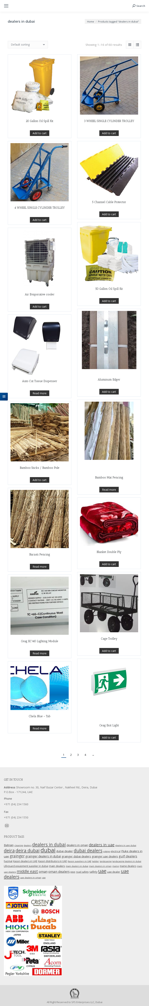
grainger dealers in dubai (43, 856)
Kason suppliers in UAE (79, 861)
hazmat (8, 861)
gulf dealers (128, 856)
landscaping (106, 861)
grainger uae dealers (105, 856)
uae (102, 871)
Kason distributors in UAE (52, 861)
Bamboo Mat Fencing (109, 477)
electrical (115, 851)
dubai (47, 850)
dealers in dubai (49, 844)
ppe (72, 872)
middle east (27, 871)
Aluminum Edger (109, 379)
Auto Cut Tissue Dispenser (39, 381)
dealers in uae (101, 844)
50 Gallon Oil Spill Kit (109, 289)
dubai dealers (88, 850)
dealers (27, 845)
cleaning (18, 845)
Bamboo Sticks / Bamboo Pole (39, 468)
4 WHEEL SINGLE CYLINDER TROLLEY (39, 207)
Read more (40, 393)
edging (106, 851)
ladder (95, 861)
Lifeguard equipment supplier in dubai (26, 866)
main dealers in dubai (77, 866)
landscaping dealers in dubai (126, 861)
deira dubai (28, 850)
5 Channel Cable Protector (109, 202)
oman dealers (59, 871)
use (44, 877)
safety (93, 872)
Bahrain (9, 845)
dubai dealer (64, 851)
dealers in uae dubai (125, 845)
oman (43, 871)
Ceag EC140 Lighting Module (39, 641)
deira (9, 850)
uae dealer (113, 872)
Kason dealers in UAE (25, 861)
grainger (17, 856)
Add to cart (40, 133)
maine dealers (128, 866)
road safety (82, 872)
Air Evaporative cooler (40, 294)
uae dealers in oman (30, 877)
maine (115, 866)
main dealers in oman (100, 866)
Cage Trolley (109, 638)
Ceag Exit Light (109, 725)
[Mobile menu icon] (6, 5)
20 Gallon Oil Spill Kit (39, 121)
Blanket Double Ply (109, 552)
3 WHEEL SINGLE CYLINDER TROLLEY (109, 121)
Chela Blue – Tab (39, 716)
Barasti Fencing (39, 554)
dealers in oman (77, 845)
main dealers (57, 866)
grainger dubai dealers (76, 856)
